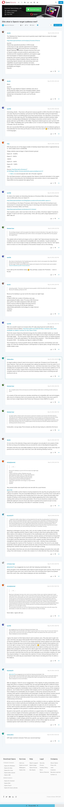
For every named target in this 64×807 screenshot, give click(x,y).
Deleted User (10, 228)
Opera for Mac (8, 768)
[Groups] (31, 2)
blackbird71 (10, 515)
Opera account (23, 765)
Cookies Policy (44, 767)
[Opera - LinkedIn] (12, 797)
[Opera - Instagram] (16, 797)
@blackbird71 (10, 567)
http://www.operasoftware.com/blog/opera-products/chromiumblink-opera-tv (28, 200)
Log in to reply (57, 25)
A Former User (11, 564)
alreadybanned (11, 462)
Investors (53, 770)
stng (8, 143)
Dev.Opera (33, 770)
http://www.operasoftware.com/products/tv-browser (21, 209)
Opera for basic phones (11, 787)
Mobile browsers (7, 778)
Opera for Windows (9, 25)
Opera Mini (7, 783)
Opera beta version (9, 772)
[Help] (37, 2)
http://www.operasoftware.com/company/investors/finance (23, 40)
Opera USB (7, 775)
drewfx (9, 33)
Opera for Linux (8, 770)
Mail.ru (12, 173)
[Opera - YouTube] (9, 797)
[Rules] (34, 2)
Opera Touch (7, 785)
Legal (42, 759)
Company (54, 759)
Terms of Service (44, 772)
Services (22, 759)
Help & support (34, 763)
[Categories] (18, 2)
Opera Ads (22, 770)
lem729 (9, 108)
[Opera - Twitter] (6, 797)
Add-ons (21, 763)
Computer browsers (8, 762)
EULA (41, 770)
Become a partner (56, 772)
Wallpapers (22, 767)
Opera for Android (9, 780)
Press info (53, 765)
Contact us (54, 774)
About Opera (54, 763)
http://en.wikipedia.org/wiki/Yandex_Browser (19, 265)
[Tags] (24, 2)
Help (31, 759)
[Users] (28, 2)
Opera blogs (33, 765)
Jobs (52, 767)
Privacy (42, 765)
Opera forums (33, 767)
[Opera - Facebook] (3, 797)
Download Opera (35, 9)
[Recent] (21, 2)
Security (42, 763)
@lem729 (9, 490)
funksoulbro (10, 359)
